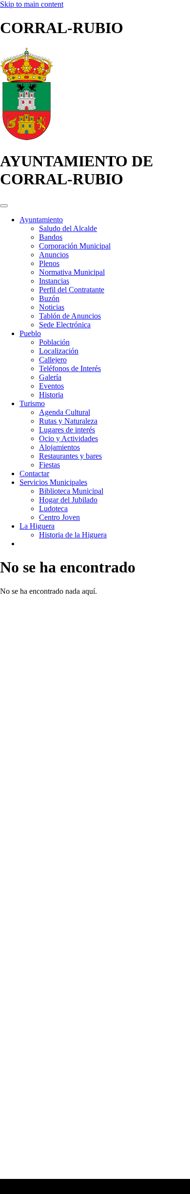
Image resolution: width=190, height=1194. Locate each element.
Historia (51, 395)
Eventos (51, 386)
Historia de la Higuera (73, 535)
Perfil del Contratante (71, 289)
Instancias (54, 281)
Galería (50, 377)
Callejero (53, 360)
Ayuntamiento (41, 219)
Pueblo (30, 333)
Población (54, 342)
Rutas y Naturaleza (68, 421)
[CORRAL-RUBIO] (26, 137)
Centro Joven (59, 517)
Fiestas (49, 465)
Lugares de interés (67, 430)
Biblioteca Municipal (71, 491)
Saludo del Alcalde (68, 228)
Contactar (34, 473)
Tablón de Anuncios (70, 316)
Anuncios (54, 254)
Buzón (49, 298)
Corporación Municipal (75, 246)
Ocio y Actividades (68, 438)
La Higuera (37, 526)
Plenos (49, 263)
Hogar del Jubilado (68, 500)
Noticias (51, 307)
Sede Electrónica (65, 325)
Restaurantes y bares (70, 456)
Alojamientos (59, 447)
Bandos (50, 237)
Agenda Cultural (64, 412)
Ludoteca (53, 508)
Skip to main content (31, 4)
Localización (58, 351)
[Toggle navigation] (4, 205)
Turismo (32, 403)
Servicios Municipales (53, 482)
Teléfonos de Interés (70, 368)
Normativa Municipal (72, 272)
